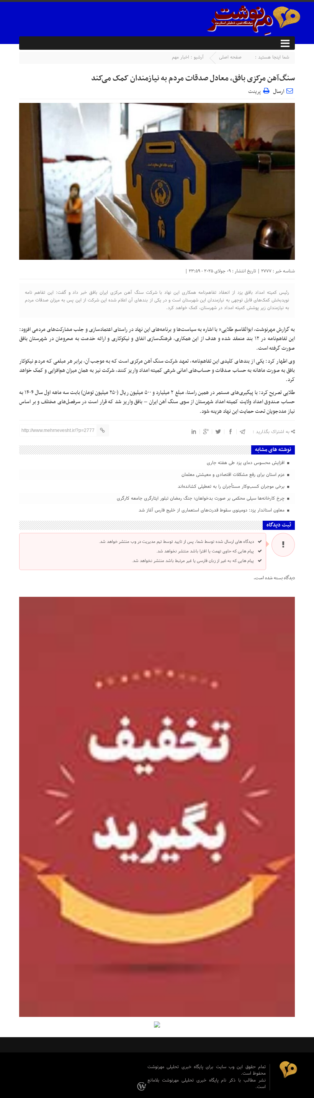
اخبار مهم (180, 57)
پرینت (255, 90)
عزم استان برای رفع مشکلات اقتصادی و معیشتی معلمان (234, 475)
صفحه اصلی (230, 57)
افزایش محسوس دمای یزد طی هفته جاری (246, 463)
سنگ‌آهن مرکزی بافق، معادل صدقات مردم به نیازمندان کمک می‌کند (193, 78)
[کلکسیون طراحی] (142, 1086)
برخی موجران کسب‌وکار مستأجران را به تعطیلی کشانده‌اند (232, 486)
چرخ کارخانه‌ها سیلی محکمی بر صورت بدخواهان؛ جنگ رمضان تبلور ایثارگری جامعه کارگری (201, 498)
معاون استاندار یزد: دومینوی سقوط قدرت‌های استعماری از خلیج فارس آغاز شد (212, 510)
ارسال (278, 91)
